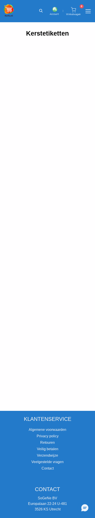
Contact (48, 468)
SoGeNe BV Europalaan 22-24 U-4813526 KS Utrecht (47, 503)
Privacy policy (48, 436)
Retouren (47, 442)
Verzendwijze (47, 455)
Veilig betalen (47, 449)
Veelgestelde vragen (47, 462)
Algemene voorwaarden (47, 430)
